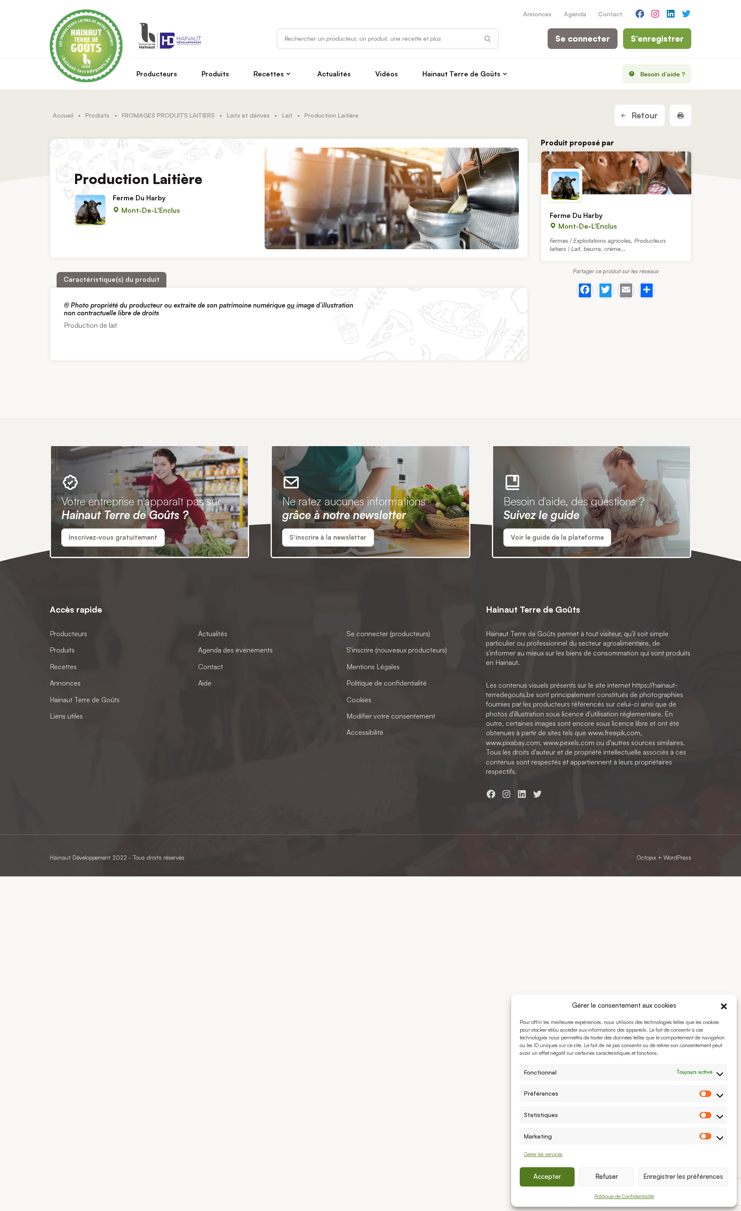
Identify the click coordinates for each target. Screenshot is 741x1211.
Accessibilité (364, 732)
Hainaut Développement (80, 857)
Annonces (537, 14)
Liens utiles (66, 715)
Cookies (358, 699)
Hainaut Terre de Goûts (461, 73)
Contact (610, 14)
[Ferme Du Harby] (616, 172)
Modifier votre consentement (390, 715)
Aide (204, 683)
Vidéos (386, 73)
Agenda (575, 14)
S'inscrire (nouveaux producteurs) (396, 650)
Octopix (646, 857)
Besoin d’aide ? (662, 74)
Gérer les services (543, 1154)
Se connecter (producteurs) (388, 633)
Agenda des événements (235, 650)
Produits (215, 73)
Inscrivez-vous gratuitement (113, 537)
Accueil (63, 115)
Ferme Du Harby (139, 198)
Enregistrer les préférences (683, 1176)
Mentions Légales (373, 666)
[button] (724, 1005)
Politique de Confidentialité (624, 1196)
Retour (643, 115)
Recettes (268, 73)
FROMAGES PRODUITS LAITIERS (168, 115)
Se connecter (582, 38)
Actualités (334, 73)
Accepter (547, 1176)
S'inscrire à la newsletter (327, 537)
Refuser (606, 1176)
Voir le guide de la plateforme (557, 537)
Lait (287, 115)
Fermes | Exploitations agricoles (590, 240)
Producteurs (156, 73)
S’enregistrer (657, 38)
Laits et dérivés (248, 115)
